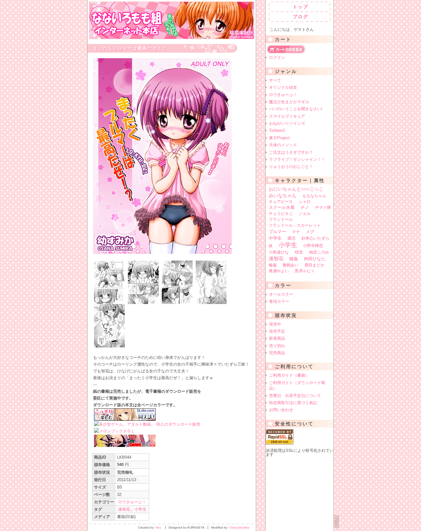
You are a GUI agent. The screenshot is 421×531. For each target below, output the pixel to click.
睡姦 (293, 258)
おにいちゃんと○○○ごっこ (296, 189)
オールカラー (281, 294)
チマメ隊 (323, 207)
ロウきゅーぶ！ (132, 502)
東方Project (279, 138)
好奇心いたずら (315, 238)
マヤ (296, 231)
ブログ (301, 16)
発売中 (275, 324)
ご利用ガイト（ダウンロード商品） (297, 385)
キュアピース (281, 201)
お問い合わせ (281, 409)
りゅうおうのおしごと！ (291, 166)
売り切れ (277, 345)
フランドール (281, 219)
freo (158, 527)
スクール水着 (282, 207)
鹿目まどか (315, 265)
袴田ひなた (314, 259)
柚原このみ (319, 252)
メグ (310, 231)
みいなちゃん (282, 195)
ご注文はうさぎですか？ (291, 152)
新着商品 (277, 338)
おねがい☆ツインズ (287, 123)
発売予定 (277, 331)
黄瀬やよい (279, 271)
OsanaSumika (239, 527)
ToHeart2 (277, 130)
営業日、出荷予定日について (295, 395)
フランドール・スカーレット (295, 225)
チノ (304, 207)
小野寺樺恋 (313, 245)
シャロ (305, 201)
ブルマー (277, 231)
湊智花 (124, 509)
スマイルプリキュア (287, 116)
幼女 (299, 252)
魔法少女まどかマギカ (289, 101)
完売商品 (277, 353)
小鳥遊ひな (279, 252)
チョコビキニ (281, 213)
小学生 (140, 509)
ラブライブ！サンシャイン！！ (297, 159)
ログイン (277, 57)
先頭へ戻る (336, 521)
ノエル (305, 213)
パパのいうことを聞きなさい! (295, 109)
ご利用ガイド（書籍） (289, 375)
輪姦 (273, 265)
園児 (292, 238)
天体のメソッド (283, 145)
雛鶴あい (291, 265)
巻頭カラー (279, 301)
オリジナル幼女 (283, 87)
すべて (275, 80)
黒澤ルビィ (305, 271)
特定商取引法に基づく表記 (293, 402)
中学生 (275, 238)
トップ (301, 6)
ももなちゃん (314, 195)
